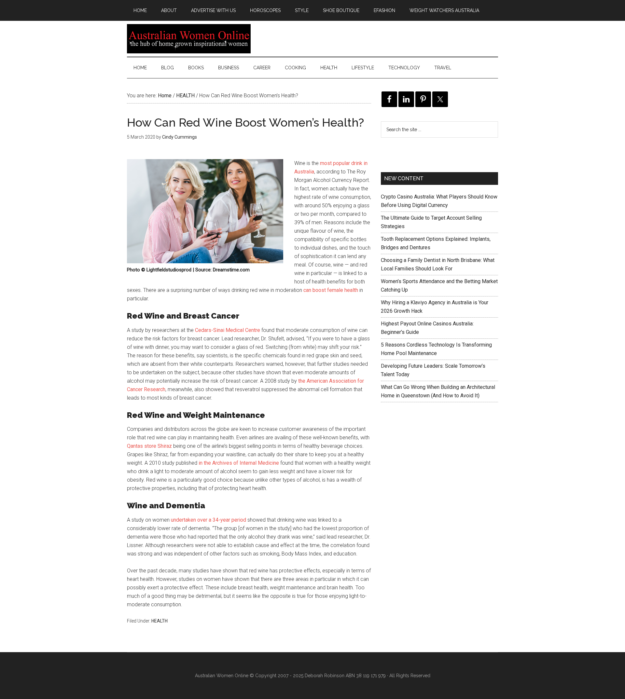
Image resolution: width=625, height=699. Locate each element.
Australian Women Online (189, 38)
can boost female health (330, 290)
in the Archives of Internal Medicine (239, 463)
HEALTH (159, 621)
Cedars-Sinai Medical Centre (227, 330)
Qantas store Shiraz (149, 446)
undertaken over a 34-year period (208, 520)
